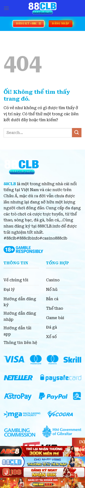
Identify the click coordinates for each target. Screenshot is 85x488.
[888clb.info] (42, 8)
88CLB (10, 184)
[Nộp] (76, 132)
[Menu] (6, 8)
